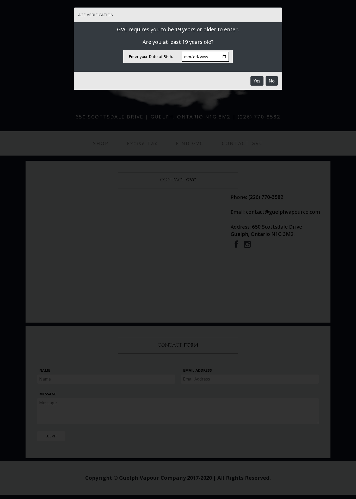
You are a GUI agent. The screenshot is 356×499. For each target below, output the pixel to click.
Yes (257, 81)
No (272, 81)
